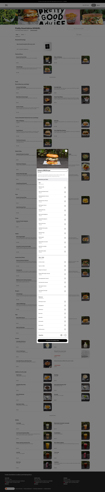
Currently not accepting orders (52, 340)
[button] (52, 158)
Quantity (41, 335)
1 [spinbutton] (63, 335)
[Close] (66, 151)
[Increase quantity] (65, 335)
